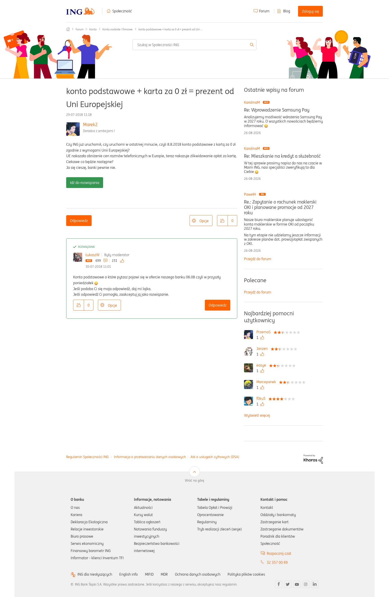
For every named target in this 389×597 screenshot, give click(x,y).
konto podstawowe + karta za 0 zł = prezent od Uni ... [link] (170, 29)
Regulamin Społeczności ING (87, 457)
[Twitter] (287, 584)
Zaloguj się (310, 11)
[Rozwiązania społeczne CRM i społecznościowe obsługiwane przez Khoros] (313, 458)
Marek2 (90, 124)
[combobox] (194, 44)
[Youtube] (296, 584)
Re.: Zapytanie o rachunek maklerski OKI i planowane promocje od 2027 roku (280, 207)
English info (128, 574)
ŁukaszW (93, 255)
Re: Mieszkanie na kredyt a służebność (282, 156)
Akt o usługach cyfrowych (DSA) (214, 457)
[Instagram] (305, 584)
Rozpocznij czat (279, 553)
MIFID (149, 574)
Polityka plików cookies (246, 574)
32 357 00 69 (277, 562)
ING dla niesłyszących (94, 574)
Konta (93, 29)
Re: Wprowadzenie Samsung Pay (276, 110)
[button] (222, 220)
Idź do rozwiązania (84, 182)
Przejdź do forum (257, 259)
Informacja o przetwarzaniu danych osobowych (150, 457)
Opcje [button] (204, 221)
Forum (264, 11)
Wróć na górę (194, 480)
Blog (286, 11)
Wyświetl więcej (257, 415)
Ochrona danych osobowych (197, 574)
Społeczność (122, 11)
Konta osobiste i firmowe (117, 29)
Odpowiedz (79, 220)
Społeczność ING (68, 29)
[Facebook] (278, 584)
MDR (164, 574)
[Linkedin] (314, 584)
